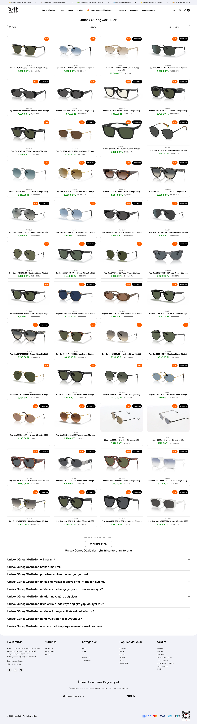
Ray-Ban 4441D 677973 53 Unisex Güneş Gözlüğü (121, 313)
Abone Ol (131, 696)
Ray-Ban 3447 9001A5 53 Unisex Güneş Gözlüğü (75, 435)
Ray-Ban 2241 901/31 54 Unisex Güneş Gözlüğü (75, 394)
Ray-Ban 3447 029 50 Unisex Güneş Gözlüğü (122, 273)
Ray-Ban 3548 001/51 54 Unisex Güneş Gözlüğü (75, 192)
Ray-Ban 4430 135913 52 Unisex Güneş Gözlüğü (121, 192)
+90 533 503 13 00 (14, 664)
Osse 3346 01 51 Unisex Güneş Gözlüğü (168, 440)
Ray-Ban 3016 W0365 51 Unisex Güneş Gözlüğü (29, 68)
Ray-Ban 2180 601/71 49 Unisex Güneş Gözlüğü (168, 313)
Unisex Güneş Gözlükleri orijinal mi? (31, 559)
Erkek (84, 651)
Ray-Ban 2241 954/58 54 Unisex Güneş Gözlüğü (122, 481)
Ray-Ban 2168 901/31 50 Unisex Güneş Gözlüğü (29, 313)
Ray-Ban (122, 648)
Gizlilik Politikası (162, 660)
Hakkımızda (49, 648)
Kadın (84, 648)
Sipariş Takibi (161, 654)
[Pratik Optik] (13, 10)
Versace (122, 657)
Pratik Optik (18, 716)
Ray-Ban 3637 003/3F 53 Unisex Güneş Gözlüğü (75, 232)
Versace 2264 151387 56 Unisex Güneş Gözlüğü (75, 481)
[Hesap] (179, 10)
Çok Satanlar (87, 660)
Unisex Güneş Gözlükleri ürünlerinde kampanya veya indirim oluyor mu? (54, 626)
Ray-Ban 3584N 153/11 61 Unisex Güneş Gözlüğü (28, 232)
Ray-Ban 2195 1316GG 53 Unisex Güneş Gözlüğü (75, 313)
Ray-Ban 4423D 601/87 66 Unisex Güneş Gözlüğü (121, 521)
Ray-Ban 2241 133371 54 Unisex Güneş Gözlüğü (29, 354)
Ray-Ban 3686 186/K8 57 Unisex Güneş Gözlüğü (168, 68)
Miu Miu (122, 654)
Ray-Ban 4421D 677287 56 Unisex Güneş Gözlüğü (168, 521)
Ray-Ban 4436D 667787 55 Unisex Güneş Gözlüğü (29, 111)
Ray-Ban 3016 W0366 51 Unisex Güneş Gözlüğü (75, 354)
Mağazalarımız (50, 651)
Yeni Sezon (86, 657)
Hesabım (160, 648)
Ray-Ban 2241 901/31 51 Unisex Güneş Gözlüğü (75, 521)
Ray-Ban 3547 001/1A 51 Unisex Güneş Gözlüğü (29, 435)
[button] (174, 10)
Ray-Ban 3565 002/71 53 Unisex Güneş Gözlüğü (121, 394)
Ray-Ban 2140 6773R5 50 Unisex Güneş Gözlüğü (168, 273)
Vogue (121, 660)
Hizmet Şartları (162, 666)
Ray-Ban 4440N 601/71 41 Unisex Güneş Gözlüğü (75, 273)
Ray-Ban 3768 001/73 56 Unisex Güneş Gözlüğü (75, 151)
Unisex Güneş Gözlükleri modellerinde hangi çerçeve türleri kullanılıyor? (55, 589)
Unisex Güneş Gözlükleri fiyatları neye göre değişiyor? (43, 596)
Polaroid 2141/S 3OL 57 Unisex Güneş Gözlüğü (121, 149)
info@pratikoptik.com (15, 661)
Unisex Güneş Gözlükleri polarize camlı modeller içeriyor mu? (47, 574)
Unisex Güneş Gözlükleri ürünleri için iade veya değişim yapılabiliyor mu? (55, 604)
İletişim (47, 654)
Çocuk (84, 654)
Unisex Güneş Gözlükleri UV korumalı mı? (34, 567)
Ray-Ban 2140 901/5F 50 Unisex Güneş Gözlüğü (122, 111)
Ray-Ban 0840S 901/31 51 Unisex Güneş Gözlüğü (168, 111)
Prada (121, 651)
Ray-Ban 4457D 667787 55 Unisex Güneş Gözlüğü (121, 232)
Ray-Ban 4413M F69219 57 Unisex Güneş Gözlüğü (168, 481)
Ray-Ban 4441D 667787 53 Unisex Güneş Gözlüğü (75, 111)
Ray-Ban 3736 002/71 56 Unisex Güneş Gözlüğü (168, 354)
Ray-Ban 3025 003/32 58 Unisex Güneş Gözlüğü (121, 354)
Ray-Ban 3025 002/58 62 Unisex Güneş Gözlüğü (28, 273)
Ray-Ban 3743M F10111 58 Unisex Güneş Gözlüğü (28, 521)
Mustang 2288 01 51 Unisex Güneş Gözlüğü (121, 440)
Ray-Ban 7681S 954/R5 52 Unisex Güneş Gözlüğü (29, 481)
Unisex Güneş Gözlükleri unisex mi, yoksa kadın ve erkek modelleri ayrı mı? (56, 581)
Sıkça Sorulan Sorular (164, 657)
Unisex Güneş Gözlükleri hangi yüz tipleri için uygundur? (44, 618)
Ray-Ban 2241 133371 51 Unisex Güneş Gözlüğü (168, 192)
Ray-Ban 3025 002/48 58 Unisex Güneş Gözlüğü (168, 232)
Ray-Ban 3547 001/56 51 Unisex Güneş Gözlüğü (168, 394)
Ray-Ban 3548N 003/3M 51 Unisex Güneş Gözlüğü (29, 192)
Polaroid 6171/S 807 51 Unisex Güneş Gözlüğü (168, 150)
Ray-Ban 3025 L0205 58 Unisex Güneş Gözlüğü (29, 394)
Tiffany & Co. (124, 663)
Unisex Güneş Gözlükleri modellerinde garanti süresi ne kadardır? (50, 611)
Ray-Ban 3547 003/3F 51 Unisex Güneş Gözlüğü (75, 68)
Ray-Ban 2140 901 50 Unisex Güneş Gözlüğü (29, 151)
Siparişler (160, 651)
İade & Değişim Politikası (165, 663)
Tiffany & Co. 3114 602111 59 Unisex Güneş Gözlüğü (122, 69)
